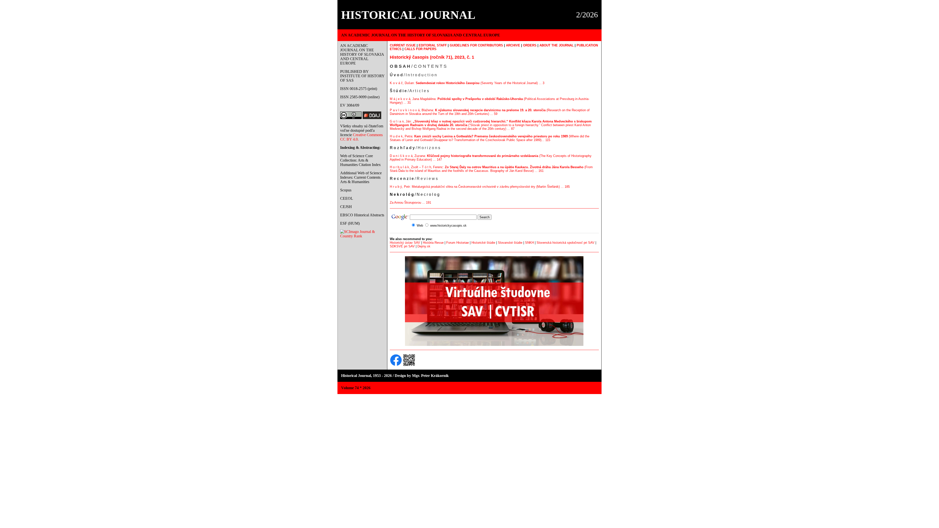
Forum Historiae (457, 242)
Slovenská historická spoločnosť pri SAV (565, 242)
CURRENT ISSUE (403, 45)
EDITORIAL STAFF (433, 45)
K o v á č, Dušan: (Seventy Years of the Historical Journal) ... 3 (467, 83)
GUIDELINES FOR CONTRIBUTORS (476, 45)
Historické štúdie (483, 242)
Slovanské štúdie (510, 242)
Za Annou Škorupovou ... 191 (410, 202)
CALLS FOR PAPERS (420, 49)
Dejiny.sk (423, 246)
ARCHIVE (513, 45)
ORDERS (530, 45)
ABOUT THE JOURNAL (556, 45)
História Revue (433, 242)
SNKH (529, 242)
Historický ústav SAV (405, 242)
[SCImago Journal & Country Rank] (362, 236)
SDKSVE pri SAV (402, 246)
